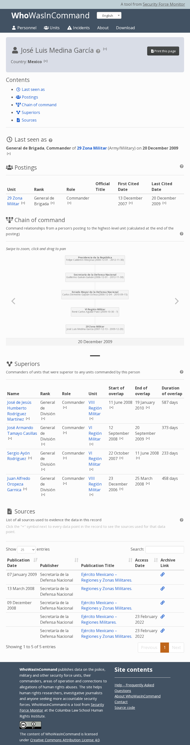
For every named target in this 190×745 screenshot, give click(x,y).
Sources (29, 120)
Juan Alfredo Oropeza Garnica (18, 484)
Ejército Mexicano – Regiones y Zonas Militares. (106, 577)
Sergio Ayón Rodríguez (18, 456)
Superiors (30, 112)
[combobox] (109, 15)
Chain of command (38, 104)
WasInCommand (50, 15)
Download (125, 27)
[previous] (13, 301)
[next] (176, 301)
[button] (105, 49)
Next (176, 647)
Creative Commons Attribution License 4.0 (64, 739)
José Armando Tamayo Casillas (22, 430)
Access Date (141, 562)
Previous (149, 647)
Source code (125, 707)
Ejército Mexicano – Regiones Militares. (99, 619)
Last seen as (33, 89)
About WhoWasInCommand (138, 696)
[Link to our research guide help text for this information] (98, 51)
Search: (137, 549)
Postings (29, 97)
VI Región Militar (95, 433)
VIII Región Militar (95, 408)
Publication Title (97, 565)
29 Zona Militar (92, 148)
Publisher (49, 565)
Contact (121, 701)
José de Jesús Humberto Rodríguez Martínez (19, 411)
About (103, 27)
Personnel (26, 27)
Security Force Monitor (164, 4)
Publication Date (18, 562)
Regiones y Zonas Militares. (106, 588)
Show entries (28, 549)
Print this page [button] (165, 51)
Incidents (81, 27)
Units (54, 27)
